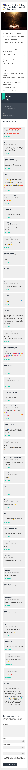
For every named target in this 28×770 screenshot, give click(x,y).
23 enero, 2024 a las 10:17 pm (11, 488)
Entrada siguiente (9, 115)
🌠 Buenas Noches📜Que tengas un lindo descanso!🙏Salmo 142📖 (14, 7)
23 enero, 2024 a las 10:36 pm (11, 459)
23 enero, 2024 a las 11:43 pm (11, 296)
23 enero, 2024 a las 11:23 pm (12, 380)
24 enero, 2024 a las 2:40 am (12, 160)
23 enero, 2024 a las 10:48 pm (12, 671)
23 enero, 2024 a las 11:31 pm (11, 333)
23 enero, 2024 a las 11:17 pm (11, 348)
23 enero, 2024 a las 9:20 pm (12, 572)
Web (4, 750)
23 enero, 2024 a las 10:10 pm (11, 515)
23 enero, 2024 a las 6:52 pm (10, 685)
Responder (7, 136)
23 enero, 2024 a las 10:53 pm (11, 407)
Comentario (6, 724)
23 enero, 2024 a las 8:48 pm (12, 599)
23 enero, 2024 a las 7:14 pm (10, 626)
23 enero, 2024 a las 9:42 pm (10, 543)
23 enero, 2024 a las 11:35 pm (11, 312)
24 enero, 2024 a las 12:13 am (11, 283)
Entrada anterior (9, 113)
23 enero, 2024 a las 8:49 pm (12, 643)
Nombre (4, 738)
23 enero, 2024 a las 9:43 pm (10, 530)
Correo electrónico (7, 744)
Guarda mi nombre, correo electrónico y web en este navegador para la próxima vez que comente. (14, 758)
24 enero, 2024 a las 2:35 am (10, 144)
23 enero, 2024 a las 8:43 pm (10, 585)
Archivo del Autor (7, 99)
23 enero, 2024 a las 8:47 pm (10, 557)
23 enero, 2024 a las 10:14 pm (11, 501)
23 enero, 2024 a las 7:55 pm (10, 612)
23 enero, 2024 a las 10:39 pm (11, 442)
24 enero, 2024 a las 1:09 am (10, 176)
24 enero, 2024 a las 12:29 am (11, 254)
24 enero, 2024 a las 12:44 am (11, 197)
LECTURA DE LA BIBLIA (10, 108)
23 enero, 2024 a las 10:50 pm (12, 474)
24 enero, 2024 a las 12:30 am (11, 239)
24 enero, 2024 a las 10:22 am (11, 130)
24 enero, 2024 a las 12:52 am (12, 224)
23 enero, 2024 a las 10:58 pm (11, 394)
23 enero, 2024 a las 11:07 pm (11, 367)
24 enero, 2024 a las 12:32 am (11, 211)
